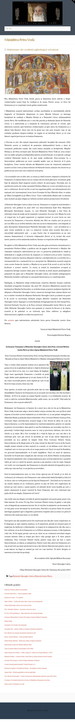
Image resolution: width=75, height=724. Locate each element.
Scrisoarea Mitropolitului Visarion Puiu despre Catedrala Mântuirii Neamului (25, 617)
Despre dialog (8, 621)
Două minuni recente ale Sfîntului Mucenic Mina (18, 644)
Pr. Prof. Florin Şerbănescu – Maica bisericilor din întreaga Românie (23, 613)
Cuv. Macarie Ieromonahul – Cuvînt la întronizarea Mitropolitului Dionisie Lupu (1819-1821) (30, 676)
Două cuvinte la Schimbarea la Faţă (14, 684)
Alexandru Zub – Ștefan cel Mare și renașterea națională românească (23, 629)
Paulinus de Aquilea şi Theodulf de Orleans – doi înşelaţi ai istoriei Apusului (25, 668)
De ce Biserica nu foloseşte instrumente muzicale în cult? (20, 633)
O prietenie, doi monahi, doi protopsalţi (15, 625)
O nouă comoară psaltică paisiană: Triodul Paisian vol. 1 (20, 664)
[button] (73, 2)
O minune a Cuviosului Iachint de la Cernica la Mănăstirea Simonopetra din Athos (27, 680)
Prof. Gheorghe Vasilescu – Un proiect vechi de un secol (20, 609)
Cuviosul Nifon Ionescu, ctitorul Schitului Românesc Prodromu (22, 660)
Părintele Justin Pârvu (43, 576)
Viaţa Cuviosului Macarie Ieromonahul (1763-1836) (18, 648)
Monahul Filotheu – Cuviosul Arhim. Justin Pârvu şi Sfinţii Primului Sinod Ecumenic (28, 656)
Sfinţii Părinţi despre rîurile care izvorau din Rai (17, 605)
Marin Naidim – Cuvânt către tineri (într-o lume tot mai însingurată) (23, 601)
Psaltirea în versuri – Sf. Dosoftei (13, 597)
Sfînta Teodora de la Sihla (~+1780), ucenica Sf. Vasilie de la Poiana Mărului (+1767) (28, 652)
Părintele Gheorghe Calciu (23, 576)
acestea (11, 320)
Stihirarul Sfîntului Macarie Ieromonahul (15, 589)
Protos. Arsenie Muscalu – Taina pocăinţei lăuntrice (18, 637)
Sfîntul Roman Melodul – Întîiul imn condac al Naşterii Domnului (22, 641)
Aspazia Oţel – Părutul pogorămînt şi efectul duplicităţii (19, 672)
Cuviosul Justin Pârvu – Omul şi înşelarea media (17, 593)
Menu (10, 28)
